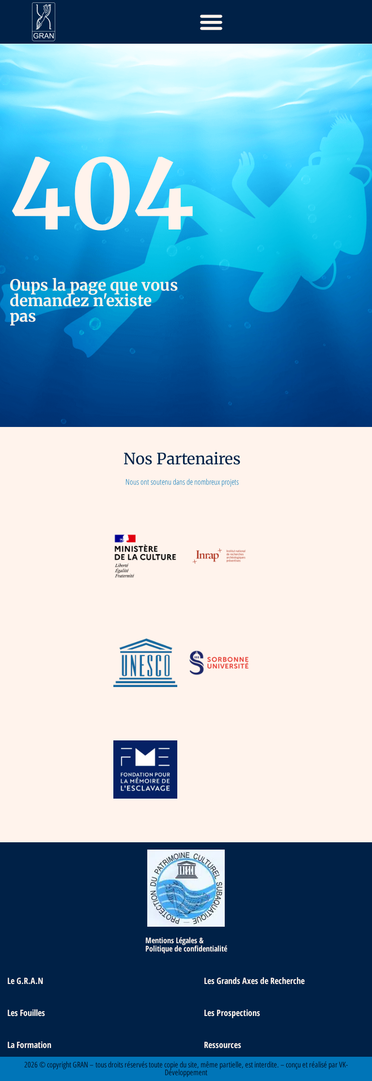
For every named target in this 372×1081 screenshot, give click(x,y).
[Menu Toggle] (211, 22)
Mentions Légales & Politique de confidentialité (186, 944)
